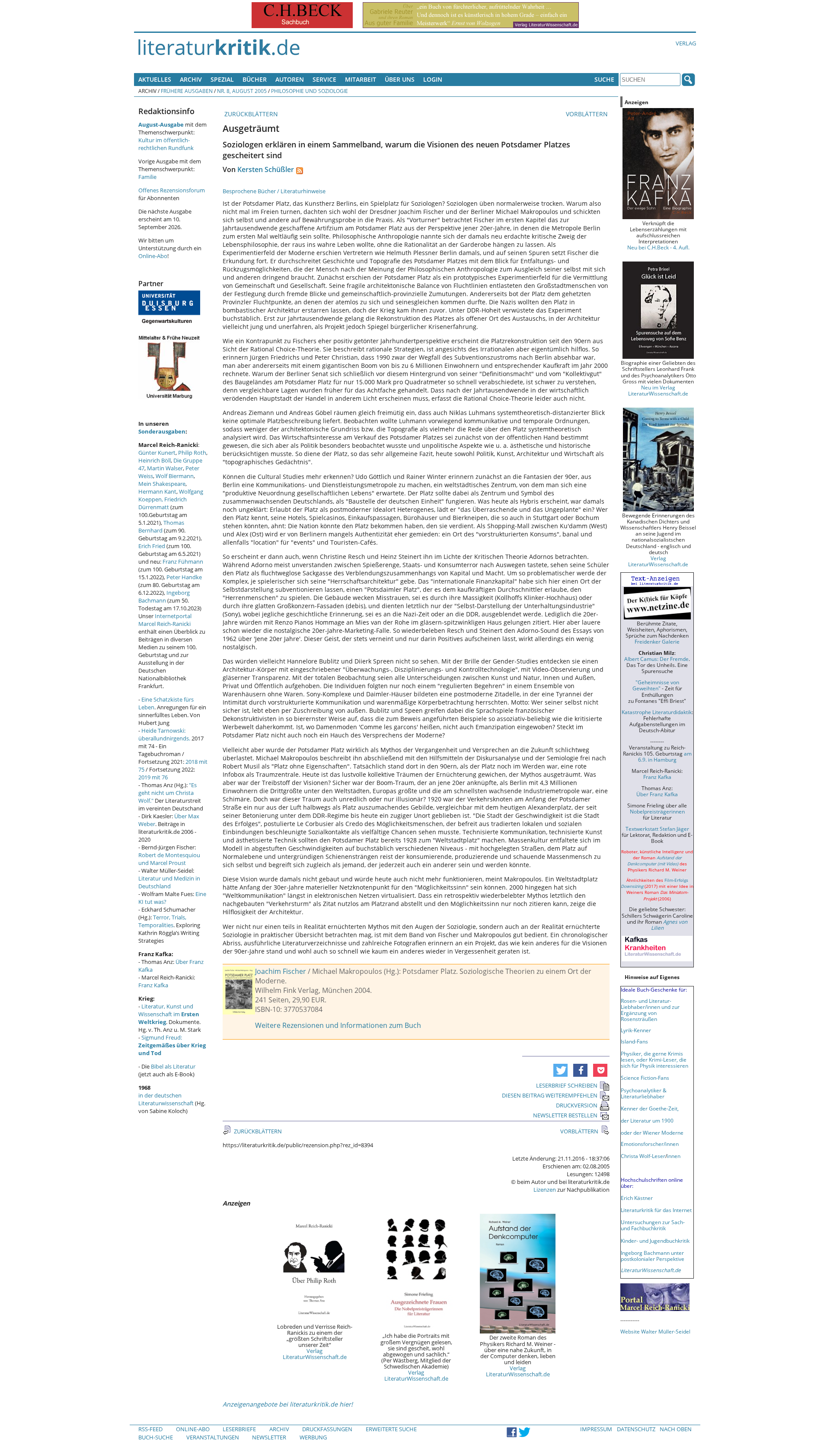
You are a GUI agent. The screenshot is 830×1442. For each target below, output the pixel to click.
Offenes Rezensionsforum (171, 190)
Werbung (313, 1437)
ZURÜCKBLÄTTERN (250, 114)
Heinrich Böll (154, 460)
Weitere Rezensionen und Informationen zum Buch (338, 1025)
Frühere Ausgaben (187, 90)
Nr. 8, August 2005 (242, 90)
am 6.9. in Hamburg (665, 756)
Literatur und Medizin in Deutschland (169, 882)
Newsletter (269, 1437)
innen (673, 1155)
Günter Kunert (157, 452)
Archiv (191, 79)
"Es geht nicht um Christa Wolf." (167, 792)
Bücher (255, 79)
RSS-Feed (150, 1429)
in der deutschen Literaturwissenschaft (166, 1099)
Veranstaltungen (212, 1437)
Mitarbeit (360, 79)
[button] (560, 1070)
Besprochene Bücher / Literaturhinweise (274, 191)
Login (432, 79)
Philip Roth (192, 452)
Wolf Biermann (175, 476)
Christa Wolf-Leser (643, 1155)
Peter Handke (184, 577)
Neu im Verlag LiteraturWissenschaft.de (658, 390)
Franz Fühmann (183, 561)
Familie (147, 177)
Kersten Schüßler (265, 169)
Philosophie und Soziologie (309, 90)
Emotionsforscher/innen (650, 1143)
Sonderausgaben (161, 431)
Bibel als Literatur (173, 1066)
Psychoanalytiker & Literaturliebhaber (644, 1093)
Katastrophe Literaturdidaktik (657, 711)
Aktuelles (154, 79)
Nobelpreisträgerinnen (657, 811)
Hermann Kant (157, 491)
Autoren (289, 79)
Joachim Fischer (280, 971)
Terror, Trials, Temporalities (162, 921)
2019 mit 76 (153, 777)
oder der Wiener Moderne (652, 1132)
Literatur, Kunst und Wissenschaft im (168, 1014)
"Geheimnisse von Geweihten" (655, 685)
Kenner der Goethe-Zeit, (650, 1108)
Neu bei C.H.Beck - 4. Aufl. (658, 247)
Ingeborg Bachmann (164, 596)
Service (324, 79)
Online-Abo (152, 256)
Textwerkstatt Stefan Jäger (657, 828)
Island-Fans (634, 1041)
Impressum (596, 1429)
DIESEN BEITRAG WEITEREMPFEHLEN (549, 1095)
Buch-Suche (155, 1437)
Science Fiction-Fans (645, 1077)
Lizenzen (544, 1189)
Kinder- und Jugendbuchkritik (655, 1240)
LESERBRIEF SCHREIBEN (566, 1085)
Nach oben (676, 1429)
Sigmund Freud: (172, 1045)
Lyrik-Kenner (636, 1030)
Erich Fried (151, 546)
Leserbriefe (239, 1429)
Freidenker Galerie (657, 641)
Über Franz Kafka (657, 794)
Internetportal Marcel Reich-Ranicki (165, 620)
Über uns (400, 79)
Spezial (222, 79)
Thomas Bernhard (161, 526)
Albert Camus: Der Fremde (656, 658)
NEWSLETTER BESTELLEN (565, 1115)
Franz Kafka (153, 985)
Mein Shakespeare (161, 484)
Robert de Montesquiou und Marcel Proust (169, 859)
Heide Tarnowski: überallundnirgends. (164, 734)
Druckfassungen (327, 1429)
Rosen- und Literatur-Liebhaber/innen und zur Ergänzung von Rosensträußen (650, 1009)
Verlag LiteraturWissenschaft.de (315, 1354)
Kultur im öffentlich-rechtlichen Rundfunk (166, 144)
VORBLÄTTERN (588, 114)
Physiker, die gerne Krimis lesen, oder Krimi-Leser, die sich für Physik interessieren (654, 1059)
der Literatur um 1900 (647, 1120)
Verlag (686, 43)
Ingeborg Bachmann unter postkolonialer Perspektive (652, 1255)
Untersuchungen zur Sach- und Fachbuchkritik (653, 1225)
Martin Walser (165, 468)
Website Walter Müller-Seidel (655, 1331)
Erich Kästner (637, 1197)
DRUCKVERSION (576, 1105)
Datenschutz (636, 1429)
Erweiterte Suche (391, 1429)
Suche (604, 79)
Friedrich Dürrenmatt (162, 503)
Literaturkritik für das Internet (656, 1209)
